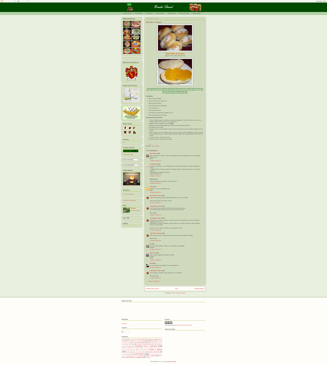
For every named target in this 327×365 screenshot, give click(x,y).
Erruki (134, 208)
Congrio (138, 344)
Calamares (131, 342)
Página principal (127, 13)
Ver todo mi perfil (135, 210)
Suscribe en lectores (128, 194)
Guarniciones (130, 347)
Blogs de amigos (160, 13)
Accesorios (131, 339)
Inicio (176, 288)
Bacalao (145, 341)
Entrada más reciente (152, 288)
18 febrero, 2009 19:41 (155, 202)
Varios (124, 357)
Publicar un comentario (153, 281)
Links (133, 350)
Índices (138, 347)
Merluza (145, 349)
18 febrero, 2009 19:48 (155, 230)
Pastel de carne (136, 352)
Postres (141, 354)
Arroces (129, 341)
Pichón (123, 354)
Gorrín (123, 347)
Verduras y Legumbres (135, 357)
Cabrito (159, 340)
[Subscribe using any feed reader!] (129, 200)
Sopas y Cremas (150, 355)
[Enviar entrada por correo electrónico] (149, 144)
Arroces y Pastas (137, 340)
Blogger (174, 361)
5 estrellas (124, 339)
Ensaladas (129, 346)
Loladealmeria (153, 164)
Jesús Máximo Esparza (156, 195)
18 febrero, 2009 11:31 (155, 176)
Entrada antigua (199, 288)
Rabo (150, 354)
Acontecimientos (139, 13)
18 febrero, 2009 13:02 (155, 183)
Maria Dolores (153, 153)
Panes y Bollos (155, 146)
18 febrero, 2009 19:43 (155, 215)
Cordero (153, 344)
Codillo (161, 342)
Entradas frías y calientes (146, 346)
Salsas (135, 355)
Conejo (132, 344)
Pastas (128, 352)
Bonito (153, 341)
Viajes (146, 357)
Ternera (160, 355)
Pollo (133, 354)
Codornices (125, 344)
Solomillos (140, 355)
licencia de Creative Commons (184, 325)
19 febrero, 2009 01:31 (155, 267)
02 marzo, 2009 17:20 (155, 278)
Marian (151, 186)
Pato (143, 352)
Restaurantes (159, 354)
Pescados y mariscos (152, 352)
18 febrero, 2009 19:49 (155, 240)
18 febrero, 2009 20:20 (155, 249)
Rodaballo (125, 355)
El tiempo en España (184, 13)
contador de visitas (128, 154)
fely (151, 243)
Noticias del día (196, 13)
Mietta (151, 263)
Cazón (156, 342)
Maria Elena (153, 252)
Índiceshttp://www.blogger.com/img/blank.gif (151, 347)
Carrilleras (151, 342)
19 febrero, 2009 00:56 (155, 260)
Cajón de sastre (172, 13)
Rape (154, 354)
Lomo (139, 349)
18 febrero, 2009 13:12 (155, 192)
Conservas (145, 344)
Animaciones (149, 13)
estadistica (124, 323)
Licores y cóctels (126, 349)
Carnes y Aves (140, 342)
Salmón (130, 355)
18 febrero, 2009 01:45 (155, 160)
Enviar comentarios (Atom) (178, 293)
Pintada (128, 354)
